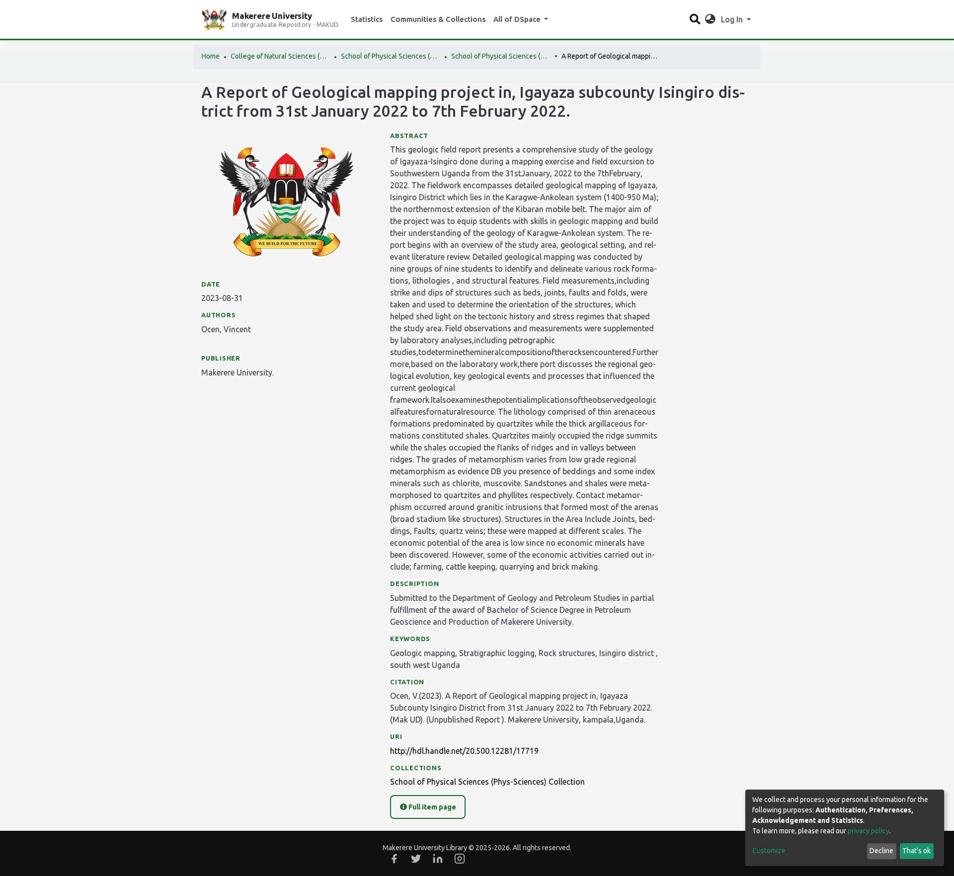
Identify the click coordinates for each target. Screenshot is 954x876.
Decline (881, 851)
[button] (710, 19)
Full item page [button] (431, 807)
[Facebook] (394, 858)
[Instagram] (459, 858)
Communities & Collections (438, 19)
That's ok (916, 851)
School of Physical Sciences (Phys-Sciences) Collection (501, 56)
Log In (733, 19)
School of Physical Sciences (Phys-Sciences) (390, 56)
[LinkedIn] (437, 858)
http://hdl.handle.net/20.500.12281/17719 (464, 750)
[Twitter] (415, 858)
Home (211, 56)
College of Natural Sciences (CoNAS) (280, 56)
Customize (769, 851)
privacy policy (868, 831)
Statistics (367, 19)
